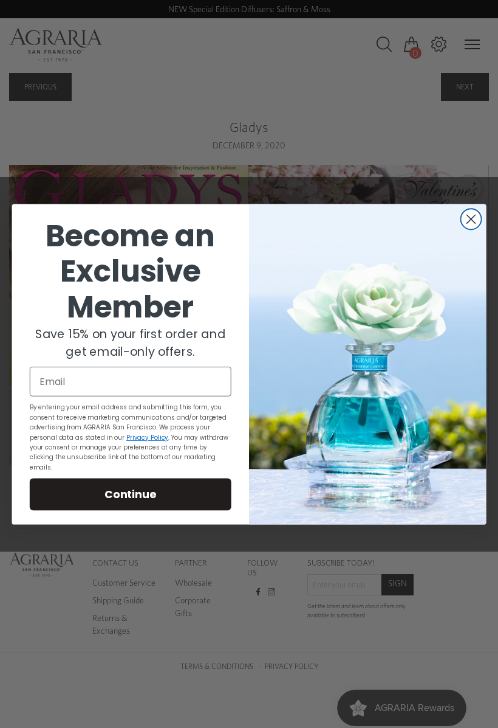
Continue (130, 493)
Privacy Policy (147, 437)
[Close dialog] (471, 219)
